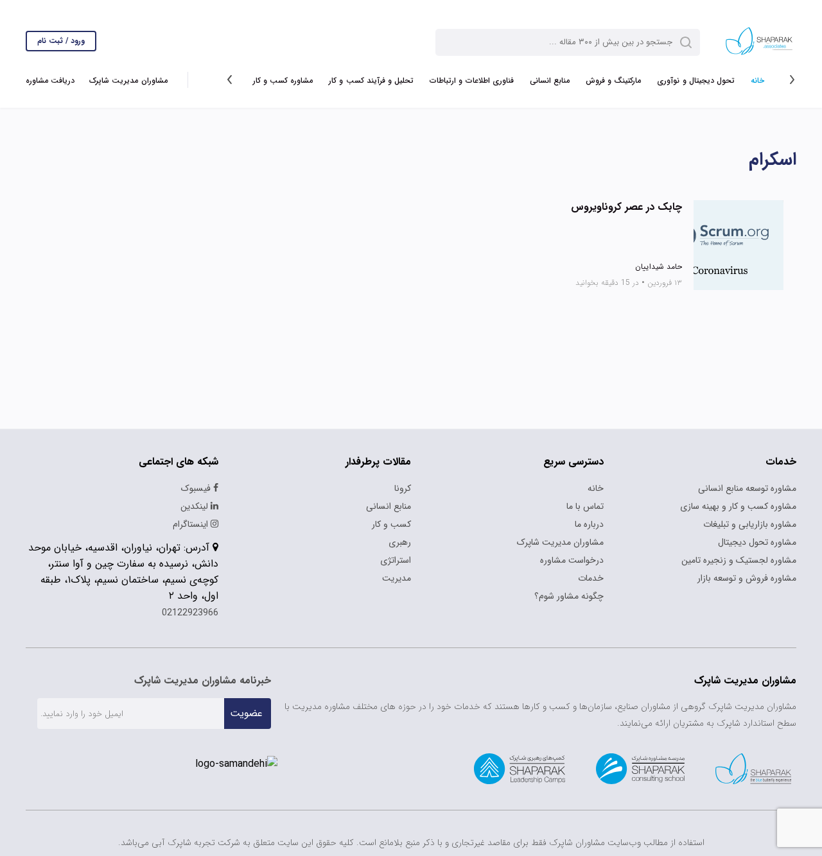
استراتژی (395, 560)
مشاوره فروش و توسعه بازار (746, 578)
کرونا (402, 488)
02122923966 (190, 613)
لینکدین (195, 506)
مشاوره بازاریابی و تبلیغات (749, 524)
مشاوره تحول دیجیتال (757, 542)
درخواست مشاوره (572, 560)
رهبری (400, 542)
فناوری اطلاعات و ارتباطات (472, 80)
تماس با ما (585, 506)
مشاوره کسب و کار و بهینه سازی (738, 506)
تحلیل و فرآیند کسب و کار (371, 80)
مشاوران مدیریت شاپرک (128, 80)
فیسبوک (197, 488)
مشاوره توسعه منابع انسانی (747, 488)
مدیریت (396, 578)
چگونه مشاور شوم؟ (569, 596)
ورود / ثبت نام (61, 41)
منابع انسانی (550, 80)
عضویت (246, 713)
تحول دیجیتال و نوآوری (696, 80)
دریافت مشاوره (50, 80)
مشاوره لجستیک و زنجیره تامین (738, 560)
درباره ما (589, 524)
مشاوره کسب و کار (283, 80)
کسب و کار (391, 524)
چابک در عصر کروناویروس (626, 207)
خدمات (591, 578)
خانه (757, 80)
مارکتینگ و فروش (613, 80)
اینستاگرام (192, 524)
